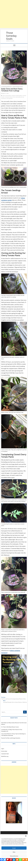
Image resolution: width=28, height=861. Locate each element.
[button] (26, 836)
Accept (14, 848)
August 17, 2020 (5, 93)
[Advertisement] (14, 14)
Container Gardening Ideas (16, 95)
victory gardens (9, 98)
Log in (2, 748)
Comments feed (5, 753)
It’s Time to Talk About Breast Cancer (10, 727)
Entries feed (4, 751)
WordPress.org (4, 756)
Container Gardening (6, 86)
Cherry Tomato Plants (7, 95)
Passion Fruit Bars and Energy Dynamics (10, 738)
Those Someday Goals (11, 35)
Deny (14, 852)
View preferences (14, 856)
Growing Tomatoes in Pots (10, 97)
